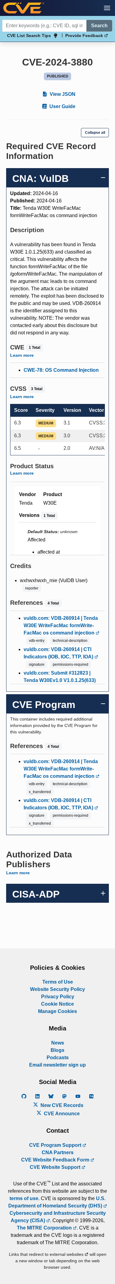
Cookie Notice (57, 1004)
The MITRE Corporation (45, 1227)
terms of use (24, 1198)
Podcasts (58, 1057)
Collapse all (95, 132)
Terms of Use (57, 982)
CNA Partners (58, 1152)
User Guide (61, 106)
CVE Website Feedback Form (55, 1159)
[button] (107, 8)
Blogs (57, 1050)
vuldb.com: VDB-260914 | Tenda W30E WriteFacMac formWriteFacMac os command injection (61, 625)
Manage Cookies (57, 1011)
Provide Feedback (84, 35)
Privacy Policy (57, 996)
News (57, 1042)
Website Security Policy (57, 989)
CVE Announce (61, 1113)
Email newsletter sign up (57, 1064)
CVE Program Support (55, 1145)
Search (99, 25)
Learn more (22, 355)
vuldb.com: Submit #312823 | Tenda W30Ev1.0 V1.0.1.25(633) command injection (60, 680)
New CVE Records (61, 1105)
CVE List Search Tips (29, 35)
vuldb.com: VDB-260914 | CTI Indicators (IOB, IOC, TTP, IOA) (59, 653)
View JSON (61, 94)
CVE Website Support (56, 1167)
